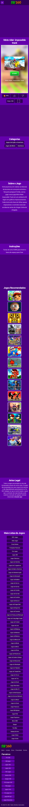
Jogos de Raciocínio (14, 661)
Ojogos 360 (8, 779)
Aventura (21, 146)
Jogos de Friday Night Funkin (14, 618)
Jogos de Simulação (14, 664)
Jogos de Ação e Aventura (14, 142)
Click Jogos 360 (8, 782)
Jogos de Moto (10, 146)
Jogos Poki (15, 714)
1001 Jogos (15, 537)
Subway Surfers (15, 731)
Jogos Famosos (14, 706)
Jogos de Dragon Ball (15, 604)
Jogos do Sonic (15, 703)
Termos (25, 750)
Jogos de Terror (14, 675)
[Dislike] (23, 96)
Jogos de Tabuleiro (15, 668)
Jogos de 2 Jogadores (15, 565)
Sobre (2, 750)
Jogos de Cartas (14, 586)
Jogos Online (14, 735)
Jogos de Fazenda (15, 611)
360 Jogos (8, 761)
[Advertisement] (14, 21)
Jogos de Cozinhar (15, 597)
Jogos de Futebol (15, 622)
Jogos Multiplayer (15, 710)
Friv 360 (8, 757)
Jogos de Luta (15, 625)
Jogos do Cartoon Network (15, 696)
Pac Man (15, 728)
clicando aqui (18, 497)
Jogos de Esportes (15, 608)
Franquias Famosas (15, 547)
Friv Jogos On (8, 793)
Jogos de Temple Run (15, 671)
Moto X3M (15, 721)
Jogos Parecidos (8, 800)
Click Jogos (15, 540)
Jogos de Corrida (14, 593)
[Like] (14, 96)
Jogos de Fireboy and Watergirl (15, 615)
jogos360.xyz (8, 796)
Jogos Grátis (14, 738)
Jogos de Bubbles (15, 579)
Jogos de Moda (15, 643)
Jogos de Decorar (15, 600)
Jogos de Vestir (15, 682)
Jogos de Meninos (15, 636)
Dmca (12, 750)
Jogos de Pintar (15, 650)
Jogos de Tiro (15, 678)
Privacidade (19, 750)
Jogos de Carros (14, 583)
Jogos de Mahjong (15, 629)
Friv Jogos (15, 551)
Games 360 (8, 775)
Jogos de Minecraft (15, 639)
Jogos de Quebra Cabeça (15, 657)
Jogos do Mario (15, 699)
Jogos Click (8, 789)
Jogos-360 (8, 768)
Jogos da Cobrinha (15, 562)
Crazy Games (14, 544)
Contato (8, 750)
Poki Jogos (8, 786)
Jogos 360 (15, 555)
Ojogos (15, 724)
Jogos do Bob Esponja (15, 692)
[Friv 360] (16, 2)
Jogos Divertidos (14, 685)
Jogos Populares (14, 717)
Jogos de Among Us (15, 576)
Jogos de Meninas (15, 632)
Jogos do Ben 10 (14, 689)
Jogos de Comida (14, 590)
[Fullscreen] (19, 101)
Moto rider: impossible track (14, 41)
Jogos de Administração (14, 572)
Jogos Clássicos (14, 558)
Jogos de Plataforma (15, 653)
